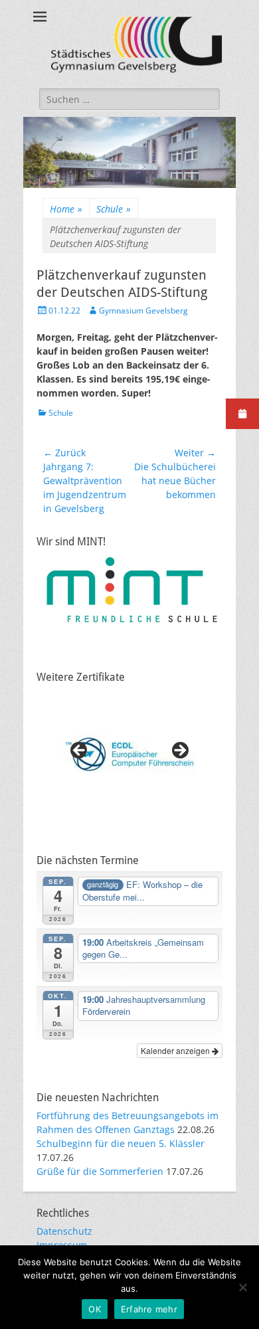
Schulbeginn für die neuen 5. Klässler (121, 1143)
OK (94, 1309)
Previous (80, 751)
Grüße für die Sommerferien (100, 1171)
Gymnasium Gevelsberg (143, 310)
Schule (113, 209)
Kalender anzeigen (176, 1050)
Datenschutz (64, 1231)
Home (66, 209)
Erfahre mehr (149, 1309)
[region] (129, 754)
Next (179, 751)
